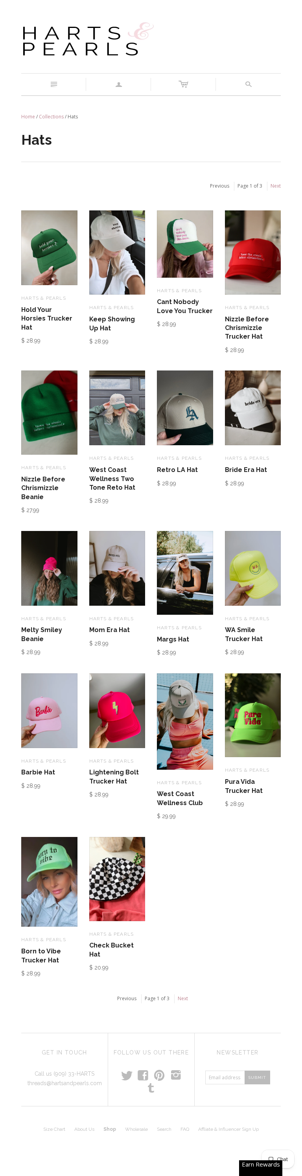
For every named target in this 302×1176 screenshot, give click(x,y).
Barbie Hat (38, 772)
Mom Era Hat (109, 630)
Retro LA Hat (177, 470)
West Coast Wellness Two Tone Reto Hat (112, 478)
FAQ (184, 1129)
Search (164, 1129)
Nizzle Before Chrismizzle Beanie (43, 488)
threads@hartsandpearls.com (65, 1083)
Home (28, 116)
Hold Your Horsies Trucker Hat (46, 318)
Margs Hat (173, 639)
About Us (84, 1129)
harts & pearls (43, 298)
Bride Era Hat (246, 470)
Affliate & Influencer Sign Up (228, 1129)
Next (276, 185)
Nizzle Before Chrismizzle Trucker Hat (247, 328)
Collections (51, 116)
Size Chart (54, 1129)
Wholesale (136, 1129)
